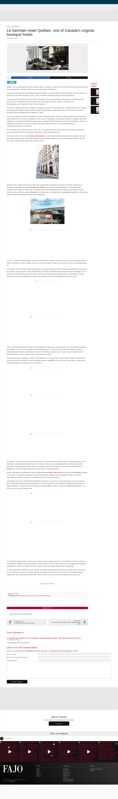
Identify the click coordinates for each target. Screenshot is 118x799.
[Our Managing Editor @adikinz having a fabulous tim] (108, 751)
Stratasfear (12, 781)
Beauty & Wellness (68, 781)
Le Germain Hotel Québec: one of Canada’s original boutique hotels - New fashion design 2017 (42, 638)
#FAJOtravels (16, 26)
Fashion (65, 777)
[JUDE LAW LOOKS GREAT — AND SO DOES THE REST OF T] (29, 751)
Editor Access (67, 772)
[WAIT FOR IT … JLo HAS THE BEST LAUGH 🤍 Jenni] (49, 751)
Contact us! (59, 723)
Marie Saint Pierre (55, 472)
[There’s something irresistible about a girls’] (88, 751)
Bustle (79, 472)
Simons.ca (11, 469)
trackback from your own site (36, 651)
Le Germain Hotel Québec (35, 136)
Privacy (92, 770)
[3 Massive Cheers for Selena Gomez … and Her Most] (10, 751)
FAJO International (68, 779)
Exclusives (66, 770)
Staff (37, 772)
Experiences (66, 774)
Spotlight (65, 769)
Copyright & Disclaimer (96, 769)
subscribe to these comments (61, 651)
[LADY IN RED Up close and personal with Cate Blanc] (69, 751)
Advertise (39, 774)
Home (8, 26)
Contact (38, 775)
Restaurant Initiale (38, 187)
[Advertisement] (59, 15)
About (38, 770)
